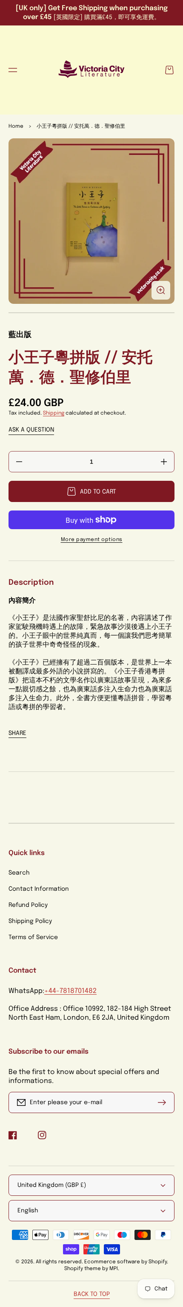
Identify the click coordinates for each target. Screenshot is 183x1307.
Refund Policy (28, 905)
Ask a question (31, 430)
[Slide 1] (91, 312)
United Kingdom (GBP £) (51, 1185)
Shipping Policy (30, 921)
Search (19, 873)
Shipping (53, 413)
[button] (12, 70)
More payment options (92, 539)
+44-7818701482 (70, 991)
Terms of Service (33, 937)
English (27, 1211)
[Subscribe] (163, 1102)
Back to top (92, 1294)
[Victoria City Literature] (91, 70)
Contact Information (39, 889)
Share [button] (17, 733)
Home (16, 126)
